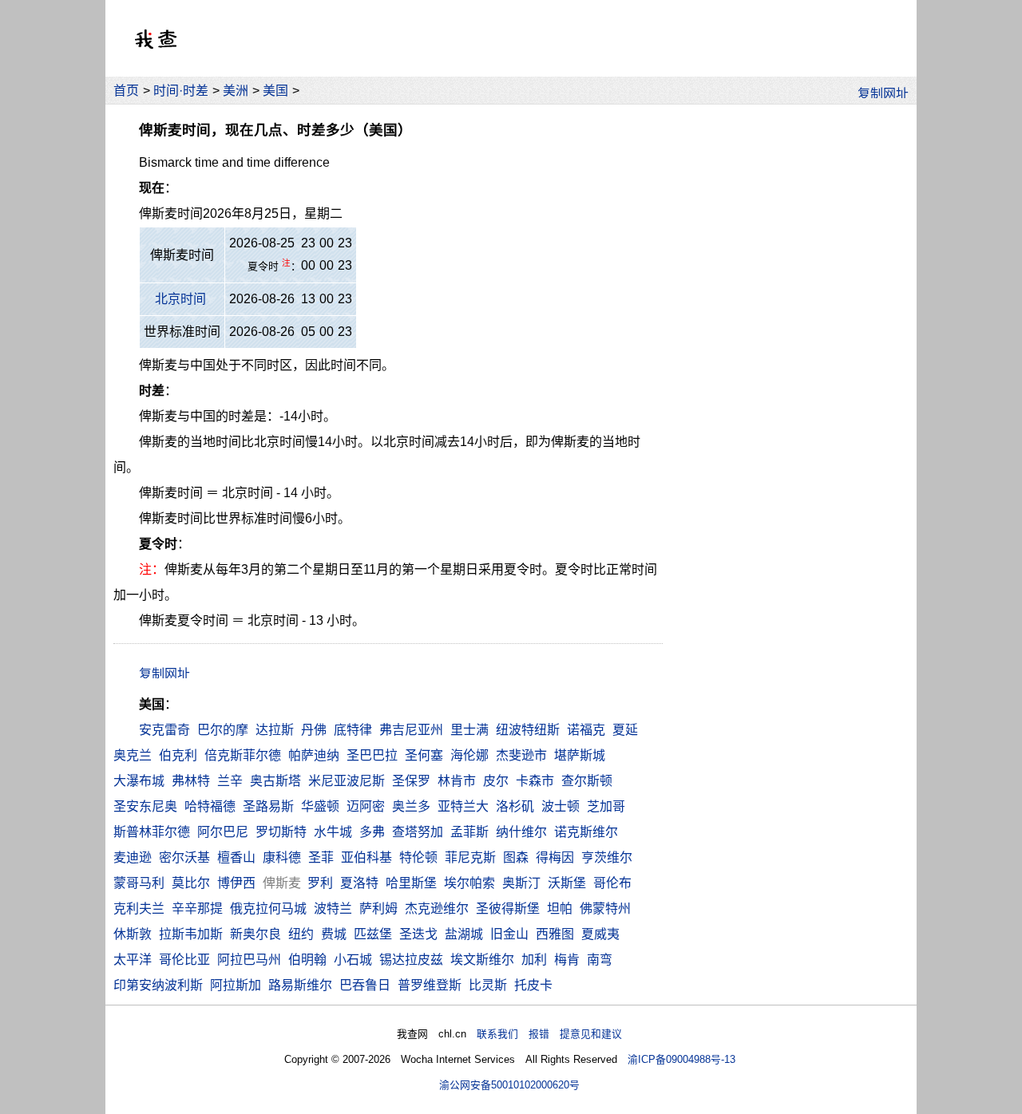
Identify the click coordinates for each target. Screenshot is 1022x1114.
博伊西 (236, 883)
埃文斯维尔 (482, 959)
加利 (534, 959)
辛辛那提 (197, 908)
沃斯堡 (567, 883)
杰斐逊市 (521, 755)
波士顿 (560, 806)
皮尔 (496, 781)
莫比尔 (191, 883)
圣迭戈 (418, 934)
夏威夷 (600, 934)
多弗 (372, 832)
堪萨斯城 (579, 755)
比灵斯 (488, 985)
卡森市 (535, 781)
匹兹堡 (373, 934)
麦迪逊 (132, 857)
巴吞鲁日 (364, 985)
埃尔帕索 (469, 883)
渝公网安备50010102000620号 (509, 1085)
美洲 (235, 90)
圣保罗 (411, 781)
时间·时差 (180, 90)
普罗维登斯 (429, 985)
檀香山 (236, 857)
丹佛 (314, 730)
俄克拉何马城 (268, 908)
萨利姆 (378, 908)
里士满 (469, 730)
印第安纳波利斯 (158, 985)
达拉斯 (275, 730)
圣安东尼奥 (145, 806)
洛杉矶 (515, 806)
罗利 (320, 883)
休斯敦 (132, 934)
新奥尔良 (255, 934)
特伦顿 (418, 857)
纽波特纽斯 (528, 730)
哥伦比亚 (184, 959)
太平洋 (132, 959)
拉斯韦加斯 (191, 934)
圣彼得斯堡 (508, 908)
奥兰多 (411, 806)
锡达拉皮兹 (411, 959)
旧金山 (509, 934)
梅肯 (567, 959)
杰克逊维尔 (437, 908)
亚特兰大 (463, 806)
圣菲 (321, 857)
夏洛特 (359, 883)
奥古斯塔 (275, 781)
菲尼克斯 (470, 857)
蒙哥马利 (138, 883)
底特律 (353, 730)
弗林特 (191, 781)
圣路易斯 (268, 806)
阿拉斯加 (235, 985)
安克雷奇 (164, 730)
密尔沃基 (184, 857)
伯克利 (178, 755)
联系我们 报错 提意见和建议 (549, 1034)
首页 (126, 90)
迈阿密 (366, 806)
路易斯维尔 (300, 985)
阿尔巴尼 (222, 832)
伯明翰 (307, 959)
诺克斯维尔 (586, 832)
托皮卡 (533, 985)
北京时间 (180, 299)
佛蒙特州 (605, 908)
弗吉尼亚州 (411, 730)
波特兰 (333, 908)
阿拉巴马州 (249, 959)
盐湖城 (464, 934)
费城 (334, 934)
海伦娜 (469, 755)
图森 (516, 857)
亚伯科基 (366, 857)
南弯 (599, 959)
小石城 (353, 959)
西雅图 (555, 934)
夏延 (625, 730)
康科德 (282, 857)
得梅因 (555, 857)
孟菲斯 (469, 832)
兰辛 (230, 781)
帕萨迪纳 (313, 755)
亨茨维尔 (606, 857)
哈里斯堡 (411, 883)
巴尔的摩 (222, 730)
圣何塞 (424, 755)
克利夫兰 (138, 908)
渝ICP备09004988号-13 (681, 1059)
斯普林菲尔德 (151, 832)
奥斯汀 (521, 883)
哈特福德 (210, 806)
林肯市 (457, 781)
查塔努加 (417, 832)
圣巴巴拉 (372, 755)
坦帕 (559, 908)
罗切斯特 (281, 832)
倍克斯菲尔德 (242, 755)
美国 (275, 90)
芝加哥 (606, 806)
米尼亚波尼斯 (346, 781)
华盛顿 (320, 806)
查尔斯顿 (586, 781)
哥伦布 (612, 883)
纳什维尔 (521, 832)
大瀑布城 (138, 781)
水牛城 (333, 832)
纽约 (301, 934)
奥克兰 (132, 755)
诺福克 (586, 730)
